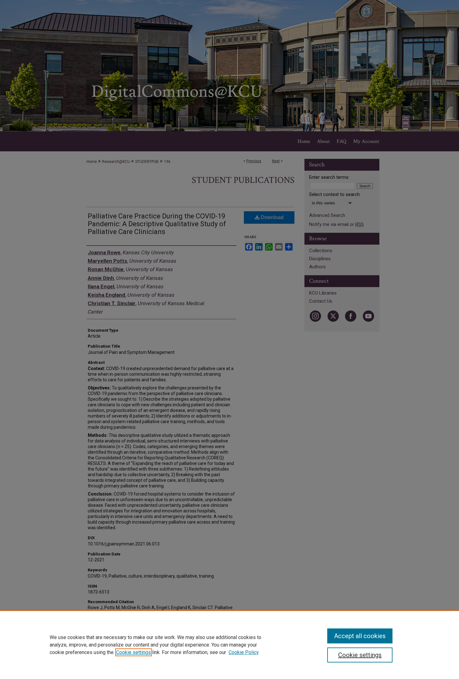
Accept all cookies (360, 636)
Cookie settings (133, 652)
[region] (229, 644)
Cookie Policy (244, 652)
